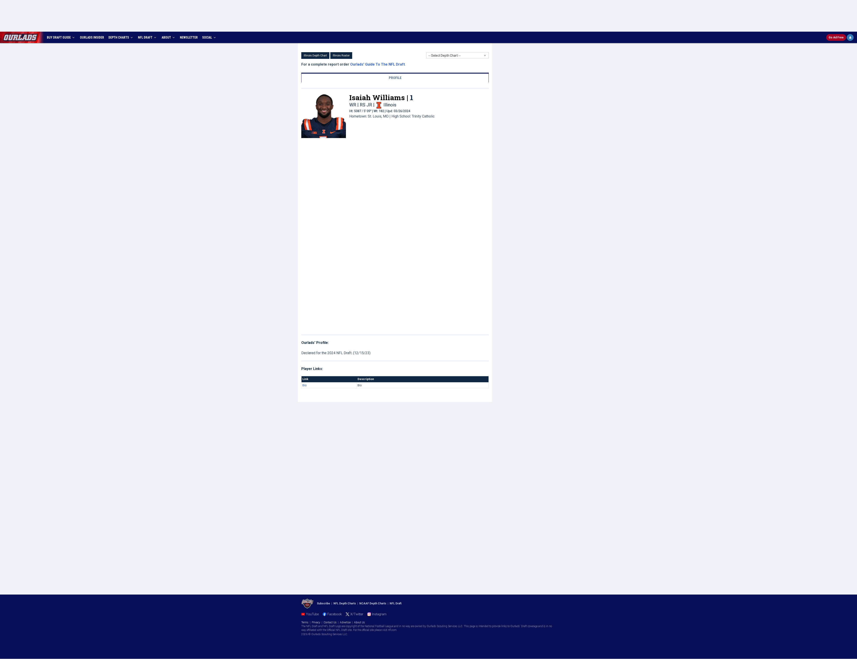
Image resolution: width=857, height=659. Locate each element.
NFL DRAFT (145, 37)
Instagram (379, 614)
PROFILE (395, 78)
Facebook (334, 614)
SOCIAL (207, 37)
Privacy (316, 622)
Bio (304, 385)
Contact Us (330, 622)
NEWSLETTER (189, 37)
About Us (359, 622)
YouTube (312, 614)
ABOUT (167, 37)
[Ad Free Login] (850, 37)
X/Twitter (356, 614)
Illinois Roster (341, 55)
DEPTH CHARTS (119, 37)
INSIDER (92, 37)
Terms (304, 622)
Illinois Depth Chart (315, 55)
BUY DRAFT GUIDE (59, 37)
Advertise (345, 622)
